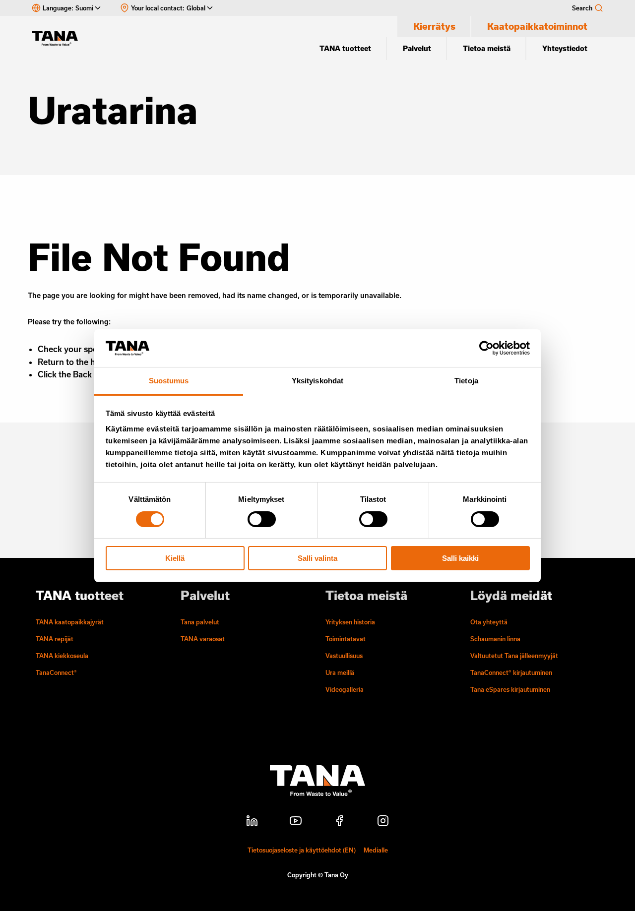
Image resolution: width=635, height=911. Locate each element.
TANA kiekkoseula (62, 655)
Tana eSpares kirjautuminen (510, 689)
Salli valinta (317, 558)
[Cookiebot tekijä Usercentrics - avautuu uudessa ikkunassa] (486, 348)
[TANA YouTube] (296, 822)
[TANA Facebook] (339, 822)
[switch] (262, 519)
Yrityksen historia (350, 621)
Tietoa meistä (486, 48)
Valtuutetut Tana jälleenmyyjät (514, 655)
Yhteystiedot (564, 48)
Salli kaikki (460, 558)
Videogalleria (344, 689)
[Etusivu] (59, 38)
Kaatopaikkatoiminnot (537, 26)
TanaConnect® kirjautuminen (511, 672)
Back (82, 374)
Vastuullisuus (344, 655)
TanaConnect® (56, 672)
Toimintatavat (345, 638)
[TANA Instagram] (383, 822)
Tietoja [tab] (466, 380)
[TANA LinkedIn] (252, 822)
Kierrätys (434, 26)
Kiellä (175, 558)
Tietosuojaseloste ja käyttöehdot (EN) (302, 850)
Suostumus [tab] (169, 380)
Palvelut (417, 48)
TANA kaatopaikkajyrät (70, 621)
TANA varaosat (203, 638)
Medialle (376, 850)
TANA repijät (54, 638)
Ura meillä (339, 672)
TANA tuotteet (345, 48)
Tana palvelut (200, 621)
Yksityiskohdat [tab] (317, 380)
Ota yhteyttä (489, 621)
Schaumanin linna (495, 638)
